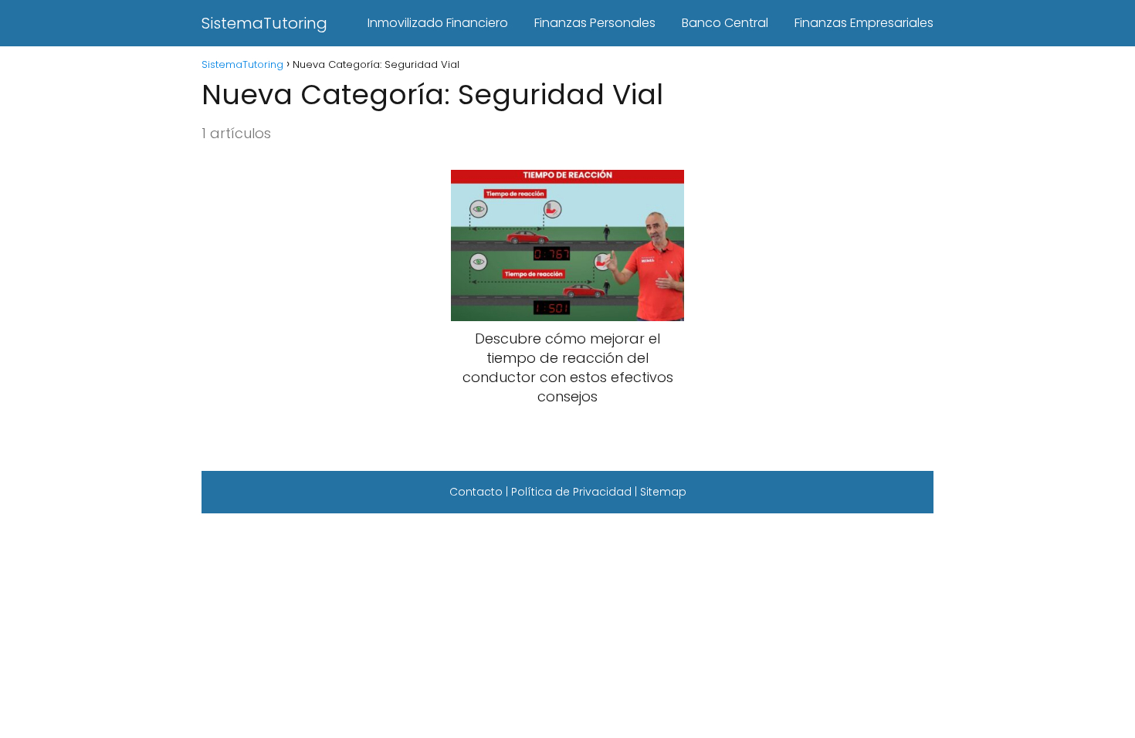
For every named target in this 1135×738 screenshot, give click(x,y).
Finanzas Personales (595, 23)
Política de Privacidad (571, 491)
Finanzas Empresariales (863, 23)
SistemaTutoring (264, 23)
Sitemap (663, 491)
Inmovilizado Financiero (438, 23)
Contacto (476, 491)
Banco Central (725, 23)
